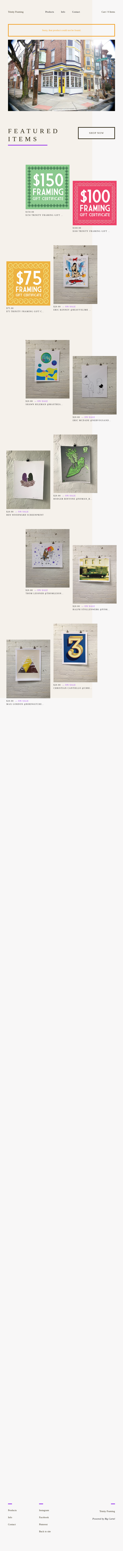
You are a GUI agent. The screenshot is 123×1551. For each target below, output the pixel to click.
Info (63, 12)
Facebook (44, 1517)
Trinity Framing (16, 12)
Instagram (44, 1510)
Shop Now (96, 133)
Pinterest (43, 1524)
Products (49, 12)
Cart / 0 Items (108, 12)
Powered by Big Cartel (103, 1519)
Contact (76, 12)
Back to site (45, 1531)
